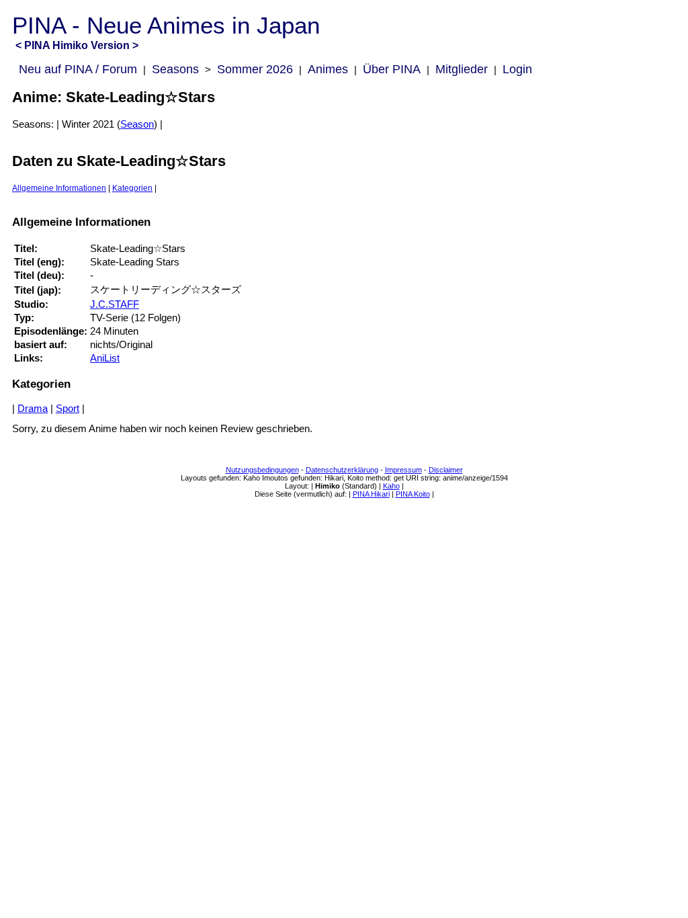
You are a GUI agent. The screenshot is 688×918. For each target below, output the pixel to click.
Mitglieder (461, 69)
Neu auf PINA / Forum (78, 69)
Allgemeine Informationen (59, 188)
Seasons (175, 69)
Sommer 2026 (255, 69)
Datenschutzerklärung (342, 470)
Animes (328, 69)
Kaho (391, 486)
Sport (67, 408)
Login (517, 69)
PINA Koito (413, 494)
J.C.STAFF (114, 304)
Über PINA (392, 69)
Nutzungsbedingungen (262, 470)
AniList (105, 358)
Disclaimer (446, 470)
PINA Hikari (371, 494)
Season (137, 124)
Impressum (403, 470)
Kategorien (132, 188)
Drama (32, 408)
